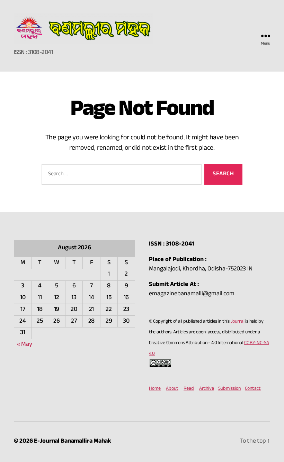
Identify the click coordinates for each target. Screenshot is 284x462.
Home (155, 389)
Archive (206, 389)
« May (24, 345)
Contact (253, 389)
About (172, 389)
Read (189, 389)
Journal (237, 322)
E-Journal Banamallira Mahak (72, 441)
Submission (229, 389)
